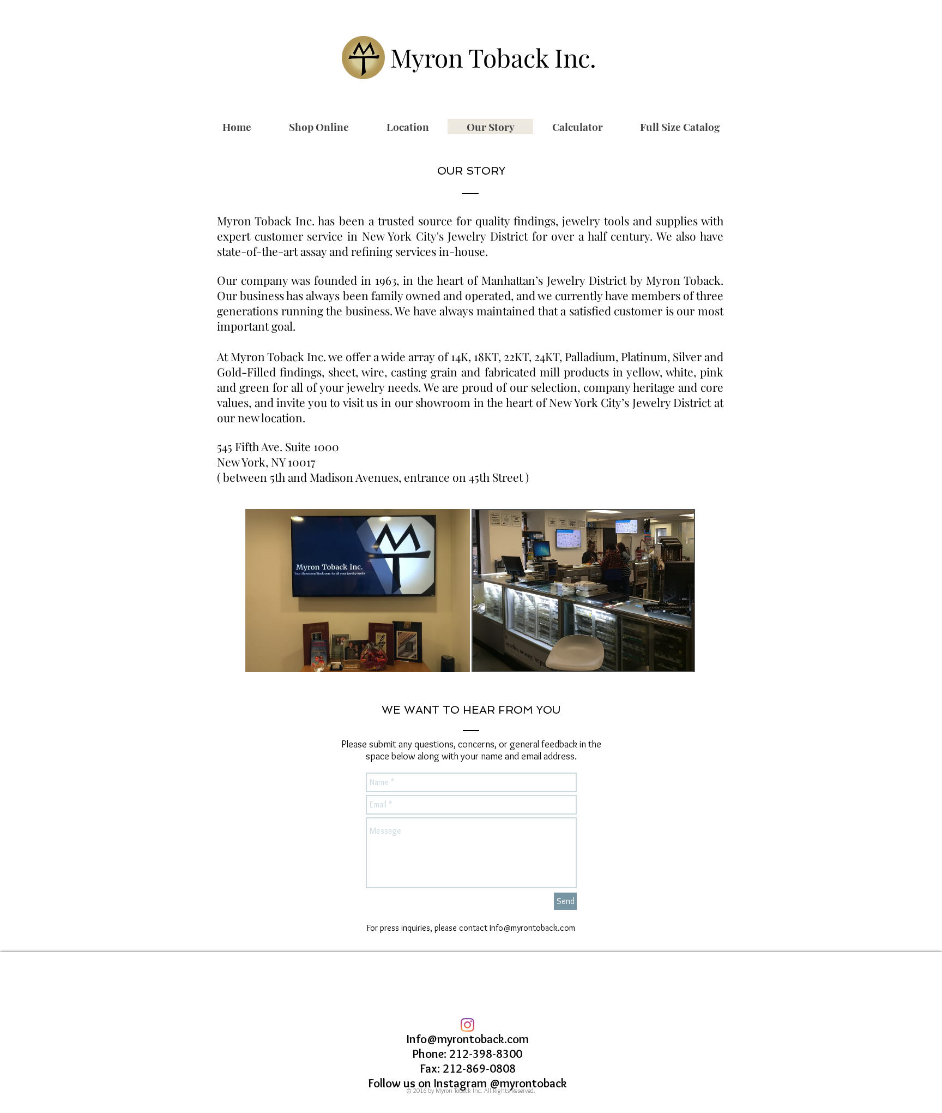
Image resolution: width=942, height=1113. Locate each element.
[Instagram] (467, 1025)
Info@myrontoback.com (532, 928)
